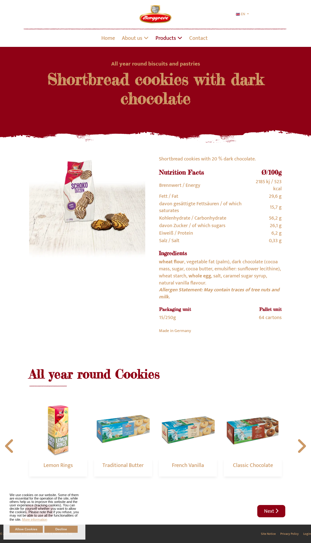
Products (166, 38)
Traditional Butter (123, 465)
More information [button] (34, 519)
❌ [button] (82, 490)
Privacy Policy (289, 534)
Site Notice (268, 534)
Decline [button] (61, 529)
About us (132, 38)
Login (307, 534)
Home (108, 38)
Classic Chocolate (253, 465)
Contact (198, 38)
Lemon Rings (58, 465)
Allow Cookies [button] (26, 529)
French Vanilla (188, 465)
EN (243, 14)
